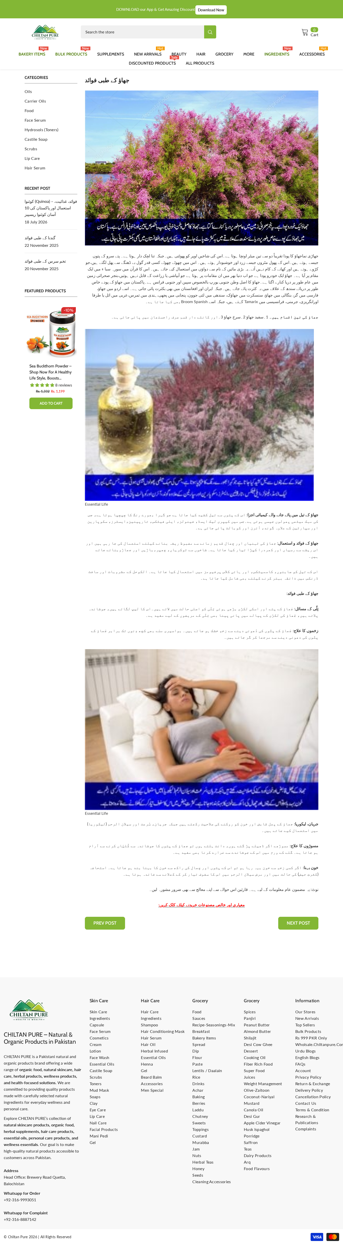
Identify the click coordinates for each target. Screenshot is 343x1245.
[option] (51, 364)
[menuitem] (51, 91)
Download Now (211, 10)
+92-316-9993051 (20, 1199)
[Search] (148, 31)
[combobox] (142, 31)
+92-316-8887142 (20, 1219)
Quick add (51, 409)
